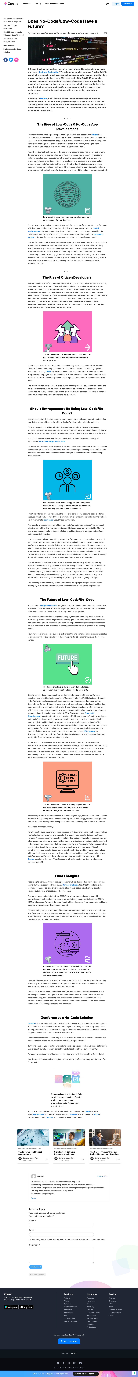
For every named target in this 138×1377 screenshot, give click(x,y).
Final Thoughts (9, 45)
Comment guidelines (37, 1275)
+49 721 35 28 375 (70, 1341)
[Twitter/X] (11, 60)
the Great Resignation (48, 72)
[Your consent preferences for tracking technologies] (134, 1373)
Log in (116, 4)
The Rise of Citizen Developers (10, 26)
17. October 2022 (102, 1176)
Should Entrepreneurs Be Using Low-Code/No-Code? (13, 33)
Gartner (43, 98)
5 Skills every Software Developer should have (64, 1153)
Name (32, 1220)
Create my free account (85, 1374)
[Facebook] (5, 60)
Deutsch (65, 1353)
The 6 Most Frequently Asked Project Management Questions (104, 1153)
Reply (33, 1198)
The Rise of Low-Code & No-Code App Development (13, 20)
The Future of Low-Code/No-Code (10, 40)
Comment (34, 1245)
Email (32, 1230)
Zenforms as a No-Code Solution (12, 50)
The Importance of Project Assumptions (30, 1153)
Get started (127, 4)
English (73, 1353)
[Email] (16, 60)
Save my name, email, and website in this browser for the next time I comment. (69, 1239)
